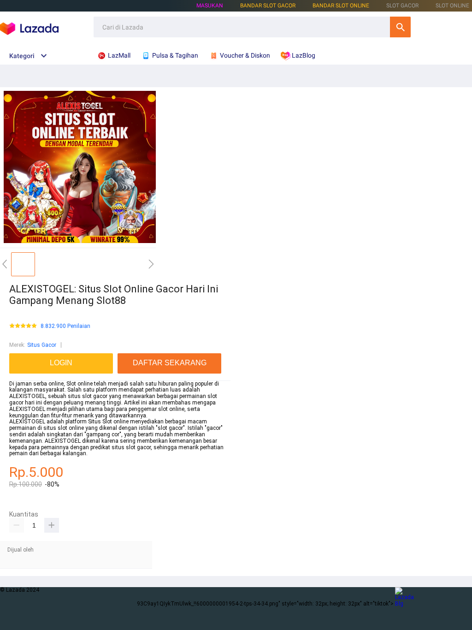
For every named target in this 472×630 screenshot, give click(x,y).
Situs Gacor (41, 345)
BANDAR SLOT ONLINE (341, 5)
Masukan (209, 5)
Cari (400, 27)
